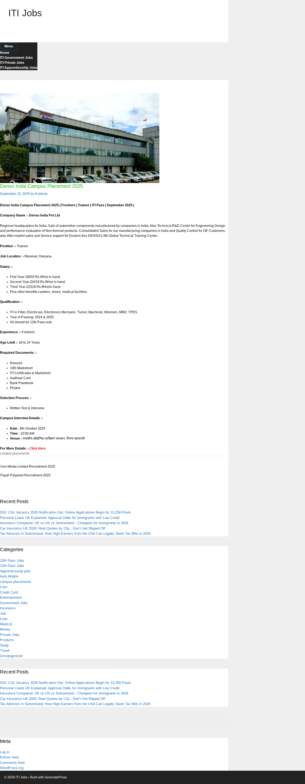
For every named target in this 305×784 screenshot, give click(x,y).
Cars (3, 587)
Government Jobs (14, 603)
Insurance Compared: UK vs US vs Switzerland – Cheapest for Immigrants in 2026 (64, 523)
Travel (5, 651)
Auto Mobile (9, 576)
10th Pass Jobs (12, 561)
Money (5, 629)
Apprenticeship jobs (15, 571)
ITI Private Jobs (12, 62)
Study (4, 645)
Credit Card (9, 592)
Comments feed (12, 763)
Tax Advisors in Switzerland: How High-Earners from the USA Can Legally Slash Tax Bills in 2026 (75, 534)
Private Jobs (10, 635)
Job (3, 614)
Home (4, 52)
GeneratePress (56, 777)
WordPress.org (11, 768)
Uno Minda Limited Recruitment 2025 (27, 466)
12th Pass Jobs (12, 566)
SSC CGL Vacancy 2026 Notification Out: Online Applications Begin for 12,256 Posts (65, 512)
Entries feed (9, 757)
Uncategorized (11, 656)
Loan (3, 619)
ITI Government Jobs (16, 57)
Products (7, 640)
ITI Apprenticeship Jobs (18, 67)
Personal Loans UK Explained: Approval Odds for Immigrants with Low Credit (60, 518)
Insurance (7, 608)
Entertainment (11, 598)
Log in (4, 752)
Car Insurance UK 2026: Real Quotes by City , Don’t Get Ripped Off (52, 528)
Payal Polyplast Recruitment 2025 (25, 475)
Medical (6, 624)
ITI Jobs (25, 13)
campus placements (14, 453)
